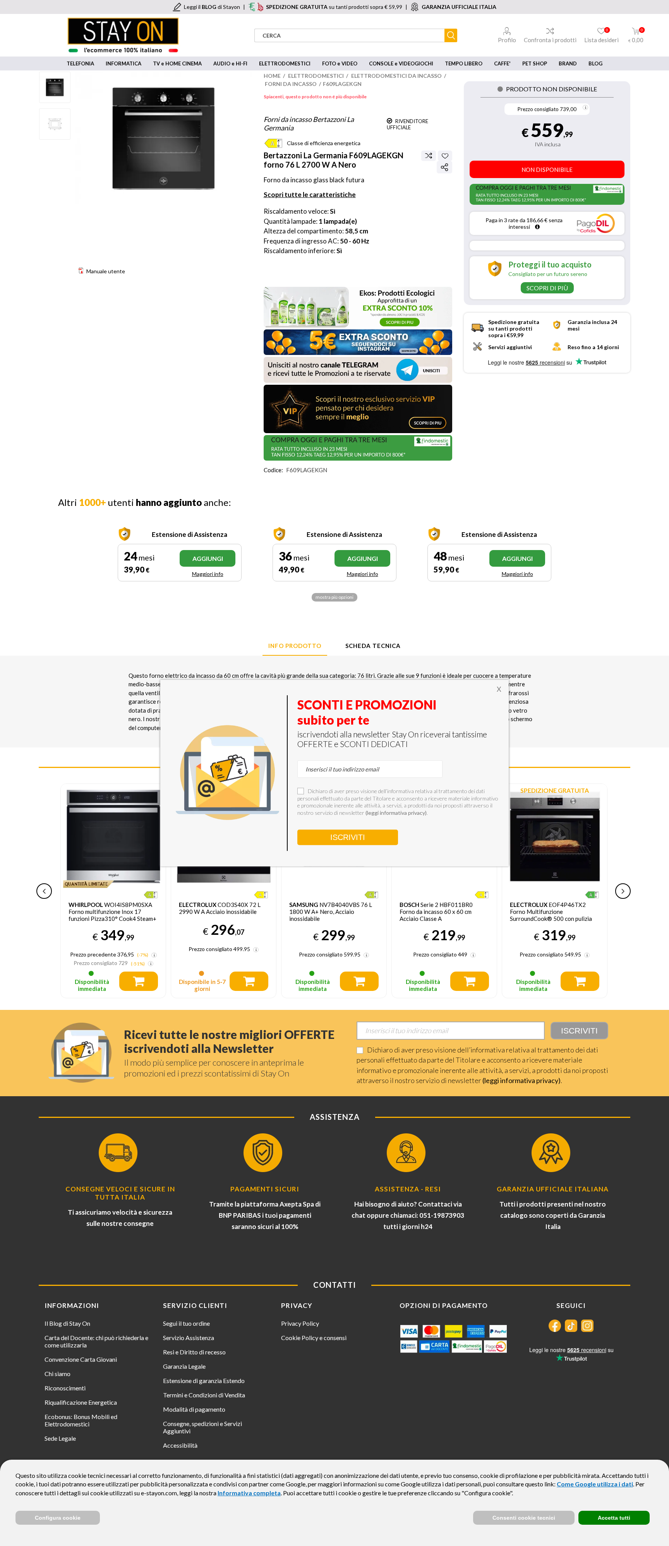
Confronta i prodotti (550, 39)
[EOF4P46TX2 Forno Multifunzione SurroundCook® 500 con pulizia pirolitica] (554, 836)
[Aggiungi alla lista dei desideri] (445, 156)
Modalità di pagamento (194, 1409)
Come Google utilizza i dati (595, 1484)
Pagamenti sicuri (264, 1189)
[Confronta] (428, 156)
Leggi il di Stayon (212, 6)
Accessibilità (180, 1445)
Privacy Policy (300, 1323)
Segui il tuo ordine (186, 1323)
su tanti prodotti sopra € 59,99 (334, 6)
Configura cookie (58, 1518)
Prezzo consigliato (538, 109)
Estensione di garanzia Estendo (204, 1380)
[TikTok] (571, 1326)
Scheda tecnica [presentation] (373, 645)
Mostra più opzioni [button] (334, 597)
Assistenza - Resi (408, 1189)
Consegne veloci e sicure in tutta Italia (120, 1193)
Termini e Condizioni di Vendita (204, 1395)
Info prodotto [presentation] (294, 645)
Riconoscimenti (65, 1388)
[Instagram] (587, 1326)
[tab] (294, 646)
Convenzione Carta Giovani (81, 1359)
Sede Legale (60, 1438)
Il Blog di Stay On (67, 1323)
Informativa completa (249, 1492)
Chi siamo (57, 1373)
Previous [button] (44, 891)
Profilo (507, 39)
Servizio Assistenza (188, 1337)
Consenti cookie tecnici (523, 1518)
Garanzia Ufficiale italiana (553, 1189)
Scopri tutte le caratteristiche (310, 194)
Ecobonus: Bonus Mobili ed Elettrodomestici (81, 1420)
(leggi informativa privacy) (521, 1080)
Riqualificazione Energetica (81, 1402)
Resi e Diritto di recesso (194, 1352)
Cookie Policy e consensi (314, 1337)
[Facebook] (555, 1326)
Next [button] (623, 891)
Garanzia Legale (184, 1366)
